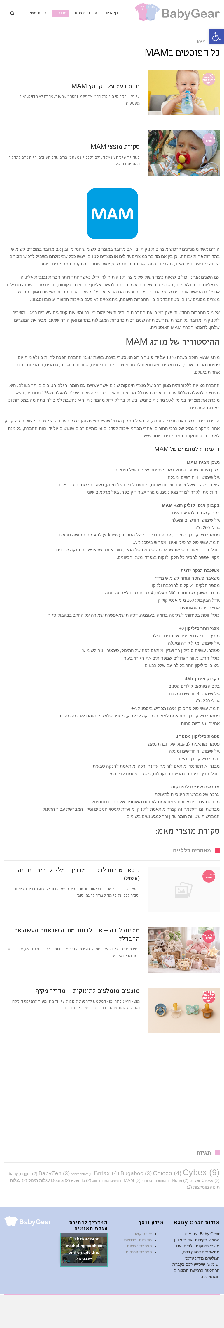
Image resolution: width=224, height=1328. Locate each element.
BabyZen (54, 1173)
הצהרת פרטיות (139, 1252)
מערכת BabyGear (61, 74)
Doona (60, 1180)
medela (149, 1180)
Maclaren (113, 1180)
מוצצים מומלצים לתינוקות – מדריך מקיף (88, 991)
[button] (216, 36)
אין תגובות (88, 74)
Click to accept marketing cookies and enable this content (84, 1249)
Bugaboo (136, 1173)
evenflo (81, 1180)
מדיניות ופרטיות (138, 1239)
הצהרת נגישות (139, 1246)
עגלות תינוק (36, 1180)
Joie (97, 1180)
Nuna (180, 1180)
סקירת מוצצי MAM (115, 147)
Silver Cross (205, 1180)
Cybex (201, 1172)
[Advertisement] (112, 1095)
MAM (132, 1180)
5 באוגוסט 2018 (127, 135)
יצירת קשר (143, 1233)
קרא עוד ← (131, 111)
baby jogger (23, 1173)
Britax (106, 1173)
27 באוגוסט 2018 (126, 74)
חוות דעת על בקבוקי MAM (105, 87)
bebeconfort (82, 1174)
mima (164, 1180)
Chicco (167, 1173)
